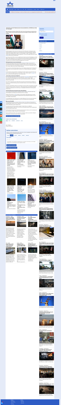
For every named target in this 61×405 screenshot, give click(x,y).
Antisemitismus (30, 9)
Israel (15, 9)
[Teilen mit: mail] (1, 122)
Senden (41, 37)
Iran (21, 9)
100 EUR (27, 135)
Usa (22, 120)
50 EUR (23, 135)
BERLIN (40, 50)
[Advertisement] (30, 20)
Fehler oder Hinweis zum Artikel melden (13, 116)
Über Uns (42, 9)
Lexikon (34, 9)
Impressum (22, 403)
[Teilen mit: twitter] (1, 104)
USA (23, 9)
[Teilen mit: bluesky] (1, 107)
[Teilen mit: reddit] (1, 116)
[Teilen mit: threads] (1, 109)
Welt (25, 9)
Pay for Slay (27, 76)
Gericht (18, 120)
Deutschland (11, 9)
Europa (18, 9)
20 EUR (15, 135)
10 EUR (11, 135)
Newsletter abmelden (44, 35)
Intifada (7, 55)
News (38, 9)
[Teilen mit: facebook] (1, 102)
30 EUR (19, 135)
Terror (13, 120)
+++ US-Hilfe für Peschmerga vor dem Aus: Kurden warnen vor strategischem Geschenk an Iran (17, 12)
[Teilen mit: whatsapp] (1, 120)
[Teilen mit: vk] (1, 111)
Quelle (23, 49)
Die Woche (12, 404)
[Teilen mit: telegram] (1, 118)
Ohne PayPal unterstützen (12, 147)
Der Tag (12, 403)
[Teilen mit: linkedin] (1, 113)
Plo (9, 120)
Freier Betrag (8, 137)
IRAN (40, 48)
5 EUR (8, 135)
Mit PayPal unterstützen (11, 145)
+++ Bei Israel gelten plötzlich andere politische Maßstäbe (45, 12)
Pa (6, 120)
